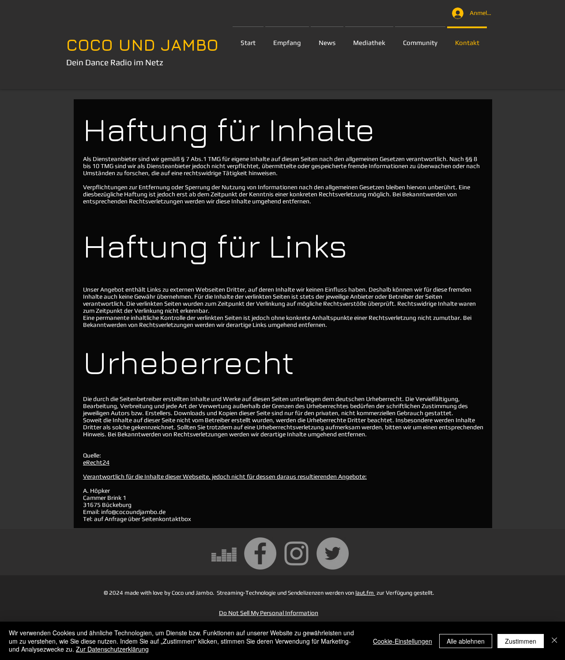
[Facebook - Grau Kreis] (260, 553)
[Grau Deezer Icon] (224, 553)
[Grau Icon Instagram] (296, 553)
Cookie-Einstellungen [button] (402, 641)
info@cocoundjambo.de (133, 511)
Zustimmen (520, 641)
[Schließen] (554, 641)
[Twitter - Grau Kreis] (332, 553)
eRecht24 (96, 462)
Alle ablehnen (466, 641)
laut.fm (365, 592)
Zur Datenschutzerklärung (112, 649)
